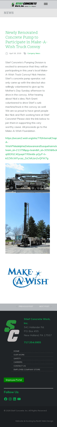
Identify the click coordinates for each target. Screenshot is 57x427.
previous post (26, 306)
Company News (33, 53)
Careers (18, 362)
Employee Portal (14, 380)
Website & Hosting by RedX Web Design (34, 421)
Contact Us (20, 366)
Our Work (19, 354)
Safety (17, 358)
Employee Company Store (27, 369)
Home (16, 351)
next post (44, 306)
